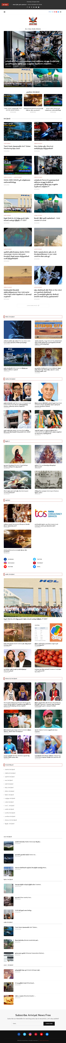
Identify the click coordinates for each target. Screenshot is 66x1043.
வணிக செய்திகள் (7, 215)
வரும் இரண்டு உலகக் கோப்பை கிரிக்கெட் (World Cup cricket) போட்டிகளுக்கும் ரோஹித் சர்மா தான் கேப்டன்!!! (48, 756)
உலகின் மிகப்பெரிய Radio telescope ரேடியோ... (28, 842)
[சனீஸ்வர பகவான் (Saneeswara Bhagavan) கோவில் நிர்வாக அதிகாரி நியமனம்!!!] (17, 513)
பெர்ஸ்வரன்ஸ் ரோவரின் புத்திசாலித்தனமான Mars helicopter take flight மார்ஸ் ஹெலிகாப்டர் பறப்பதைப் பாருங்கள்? (18, 293)
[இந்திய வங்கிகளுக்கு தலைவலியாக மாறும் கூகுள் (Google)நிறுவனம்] (48, 632)
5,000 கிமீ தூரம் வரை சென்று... (23, 910)
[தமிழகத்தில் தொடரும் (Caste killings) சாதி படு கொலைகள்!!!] (8, 974)
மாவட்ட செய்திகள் (9, 805)
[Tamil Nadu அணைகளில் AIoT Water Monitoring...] (33, 49)
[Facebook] (49, 12)
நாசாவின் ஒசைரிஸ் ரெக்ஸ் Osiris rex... (25, 855)
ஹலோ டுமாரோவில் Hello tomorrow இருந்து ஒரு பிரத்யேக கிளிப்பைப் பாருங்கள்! (16, 369)
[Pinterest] (33, 7)
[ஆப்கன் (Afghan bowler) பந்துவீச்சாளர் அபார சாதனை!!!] (48, 719)
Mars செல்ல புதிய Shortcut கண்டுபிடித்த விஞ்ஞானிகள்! (16, 82)
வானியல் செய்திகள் (18, 177)
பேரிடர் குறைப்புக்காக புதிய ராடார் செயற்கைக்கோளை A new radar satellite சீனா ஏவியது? (45, 254)
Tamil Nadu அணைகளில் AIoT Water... (26, 927)
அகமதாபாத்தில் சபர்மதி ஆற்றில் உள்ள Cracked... (28, 884)
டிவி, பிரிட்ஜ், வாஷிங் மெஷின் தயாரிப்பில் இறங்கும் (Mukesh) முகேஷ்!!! (15, 670)
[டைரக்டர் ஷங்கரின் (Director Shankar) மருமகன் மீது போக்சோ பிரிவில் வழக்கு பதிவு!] (17, 744)
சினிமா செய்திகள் (9, 791)
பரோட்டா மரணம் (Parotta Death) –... (25, 996)
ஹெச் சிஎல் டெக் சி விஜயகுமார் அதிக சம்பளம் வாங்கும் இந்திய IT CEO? (16, 219)
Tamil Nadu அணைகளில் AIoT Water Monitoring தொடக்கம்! (31, 63)
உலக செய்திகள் (9, 780)
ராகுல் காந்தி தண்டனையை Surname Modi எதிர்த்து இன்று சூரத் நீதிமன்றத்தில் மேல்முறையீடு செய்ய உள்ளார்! (17, 431)
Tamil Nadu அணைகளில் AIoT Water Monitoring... (13, 109)
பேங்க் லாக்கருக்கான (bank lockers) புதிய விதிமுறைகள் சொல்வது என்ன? (17, 644)
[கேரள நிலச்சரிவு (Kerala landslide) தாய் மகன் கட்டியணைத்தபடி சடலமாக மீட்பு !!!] (8, 944)
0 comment (16, 66)
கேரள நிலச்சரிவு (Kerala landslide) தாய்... (27, 940)
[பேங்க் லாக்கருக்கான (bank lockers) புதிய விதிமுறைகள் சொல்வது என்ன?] (17, 632)
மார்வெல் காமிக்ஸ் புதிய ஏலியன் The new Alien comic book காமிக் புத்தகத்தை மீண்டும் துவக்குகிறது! (17, 341)
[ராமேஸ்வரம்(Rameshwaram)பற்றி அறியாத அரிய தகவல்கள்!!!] (33, 100)
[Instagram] (31, 7)
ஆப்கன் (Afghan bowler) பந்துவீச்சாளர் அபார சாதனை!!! (46, 730)
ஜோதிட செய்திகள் (9, 824)
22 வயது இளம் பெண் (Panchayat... (25, 983)
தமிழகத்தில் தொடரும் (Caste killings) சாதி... (27, 970)
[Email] (38, 7)
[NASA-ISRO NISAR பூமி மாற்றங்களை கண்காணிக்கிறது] (47, 78)
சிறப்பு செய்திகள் (9, 787)
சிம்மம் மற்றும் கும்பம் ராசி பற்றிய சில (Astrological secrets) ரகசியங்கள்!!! (16, 491)
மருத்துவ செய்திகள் (38, 215)
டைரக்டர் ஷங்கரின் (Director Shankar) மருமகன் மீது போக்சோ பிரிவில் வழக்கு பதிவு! (16, 756)
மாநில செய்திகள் (8, 61)
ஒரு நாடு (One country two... (23, 897)
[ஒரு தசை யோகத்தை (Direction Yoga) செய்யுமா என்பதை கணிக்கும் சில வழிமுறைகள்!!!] (17, 454)
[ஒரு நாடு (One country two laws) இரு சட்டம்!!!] (8, 901)
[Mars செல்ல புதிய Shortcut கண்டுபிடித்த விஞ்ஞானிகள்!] (18, 78)
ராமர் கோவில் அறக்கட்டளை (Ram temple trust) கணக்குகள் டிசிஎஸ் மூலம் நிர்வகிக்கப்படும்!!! (46, 525)
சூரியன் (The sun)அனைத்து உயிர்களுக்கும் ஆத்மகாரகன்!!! (45, 466)
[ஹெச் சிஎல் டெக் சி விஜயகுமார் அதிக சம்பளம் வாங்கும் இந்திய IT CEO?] (18, 203)
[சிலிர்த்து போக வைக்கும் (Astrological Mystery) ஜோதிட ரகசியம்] (48, 480)
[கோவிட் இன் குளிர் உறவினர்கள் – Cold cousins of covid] (48, 203)
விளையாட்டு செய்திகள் (11, 820)
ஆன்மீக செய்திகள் (10, 777)
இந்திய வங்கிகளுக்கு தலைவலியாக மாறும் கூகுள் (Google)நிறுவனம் (46, 644)
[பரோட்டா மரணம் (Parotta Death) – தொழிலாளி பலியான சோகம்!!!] (8, 1000)
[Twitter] (29, 7)
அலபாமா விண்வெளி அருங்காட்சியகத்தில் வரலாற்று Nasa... (31, 868)
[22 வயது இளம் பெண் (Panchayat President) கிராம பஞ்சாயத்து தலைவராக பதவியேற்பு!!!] (8, 987)
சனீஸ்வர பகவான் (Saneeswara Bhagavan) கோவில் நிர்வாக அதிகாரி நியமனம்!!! (16, 525)
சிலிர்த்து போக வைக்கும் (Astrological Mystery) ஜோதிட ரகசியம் (47, 491)
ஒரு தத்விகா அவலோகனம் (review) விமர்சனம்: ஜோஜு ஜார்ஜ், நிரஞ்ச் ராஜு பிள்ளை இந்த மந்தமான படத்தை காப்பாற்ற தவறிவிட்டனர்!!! (48, 369)
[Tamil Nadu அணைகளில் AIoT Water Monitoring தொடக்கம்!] (13, 100)
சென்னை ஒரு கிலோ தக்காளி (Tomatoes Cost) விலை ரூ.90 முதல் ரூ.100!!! (48, 670)
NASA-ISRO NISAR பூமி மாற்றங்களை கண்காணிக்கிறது (45, 82)
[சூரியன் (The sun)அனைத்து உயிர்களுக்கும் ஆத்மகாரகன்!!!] (48, 454)
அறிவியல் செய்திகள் (38, 143)
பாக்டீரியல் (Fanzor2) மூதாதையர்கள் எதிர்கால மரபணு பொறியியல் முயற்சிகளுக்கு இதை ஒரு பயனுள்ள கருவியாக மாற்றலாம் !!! (46, 183)
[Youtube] (36, 7)
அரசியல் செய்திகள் (10, 769)
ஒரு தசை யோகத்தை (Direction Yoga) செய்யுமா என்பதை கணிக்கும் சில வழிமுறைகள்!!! (16, 466)
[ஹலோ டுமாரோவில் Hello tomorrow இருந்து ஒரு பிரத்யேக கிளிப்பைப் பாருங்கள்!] (17, 357)
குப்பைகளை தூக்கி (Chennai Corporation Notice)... (30, 953)
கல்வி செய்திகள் (9, 784)
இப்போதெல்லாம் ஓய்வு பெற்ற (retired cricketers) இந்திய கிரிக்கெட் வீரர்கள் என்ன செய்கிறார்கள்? (17, 730)
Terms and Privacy (44, 1040)
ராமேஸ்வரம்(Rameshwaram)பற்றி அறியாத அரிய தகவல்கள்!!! (33, 109)
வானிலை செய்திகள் (10, 816)
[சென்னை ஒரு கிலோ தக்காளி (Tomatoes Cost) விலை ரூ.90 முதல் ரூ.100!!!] (48, 658)
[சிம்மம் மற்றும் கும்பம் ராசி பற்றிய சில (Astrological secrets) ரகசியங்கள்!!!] (17, 480)
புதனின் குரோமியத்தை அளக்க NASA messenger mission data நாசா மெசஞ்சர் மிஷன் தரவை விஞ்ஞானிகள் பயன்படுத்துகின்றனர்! (17, 255)
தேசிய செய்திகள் (9, 795)
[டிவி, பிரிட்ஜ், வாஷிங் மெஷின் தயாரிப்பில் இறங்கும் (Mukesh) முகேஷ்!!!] (17, 658)
